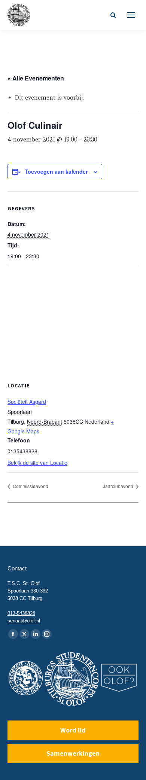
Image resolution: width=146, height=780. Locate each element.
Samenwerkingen (73, 753)
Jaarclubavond (118, 486)
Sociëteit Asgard (26, 401)
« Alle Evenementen (35, 78)
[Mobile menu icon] (131, 14)
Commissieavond (30, 486)
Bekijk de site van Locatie (37, 462)
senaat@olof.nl (23, 621)
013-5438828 (21, 613)
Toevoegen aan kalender (56, 171)
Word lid (73, 730)
